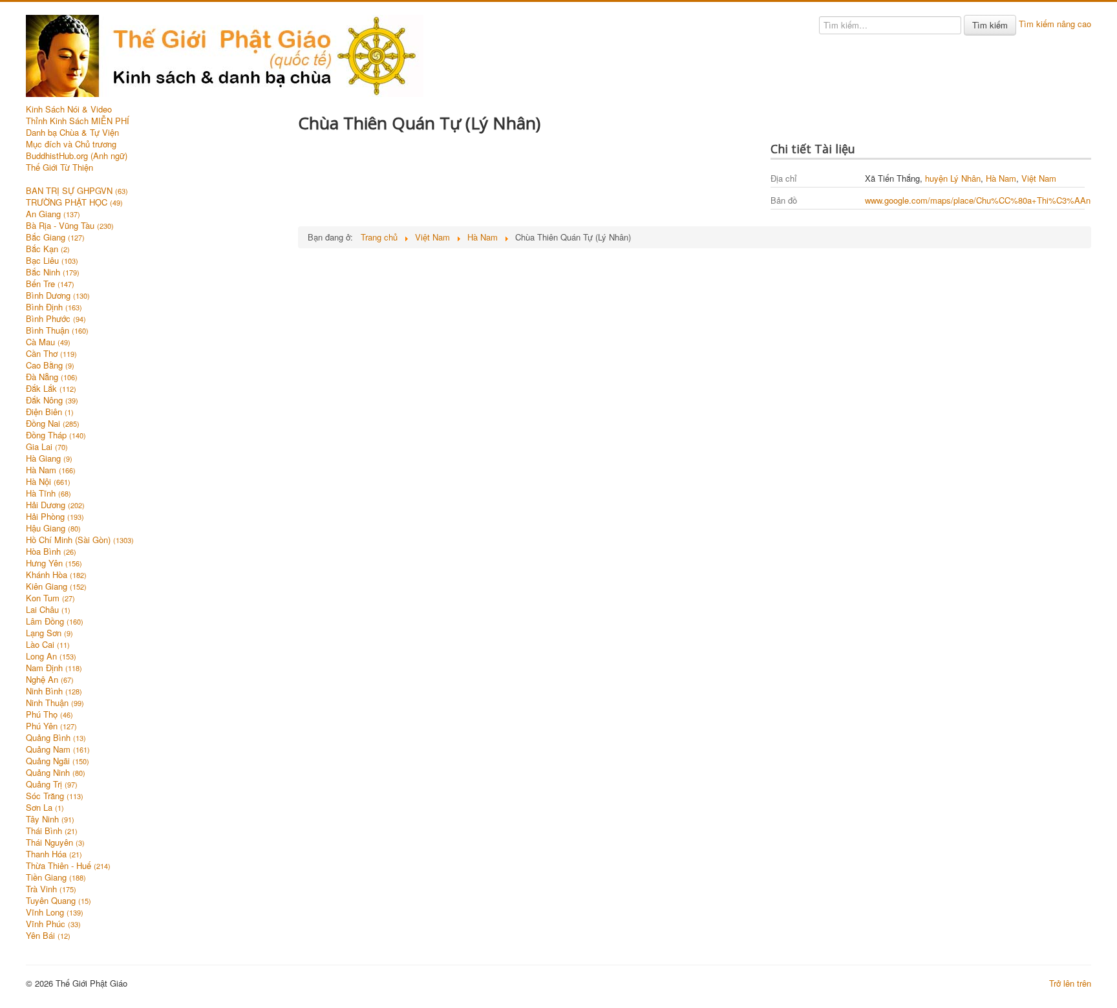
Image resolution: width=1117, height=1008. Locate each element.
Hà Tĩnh (48, 493)
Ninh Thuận (55, 703)
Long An (51, 656)
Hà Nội (48, 482)
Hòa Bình (51, 551)
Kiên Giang (56, 586)
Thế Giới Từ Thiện (59, 167)
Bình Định (54, 307)
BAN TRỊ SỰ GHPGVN (77, 191)
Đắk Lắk (51, 388)
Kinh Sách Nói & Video (69, 109)
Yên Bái (48, 935)
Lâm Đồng (54, 621)
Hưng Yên (54, 563)
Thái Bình (52, 831)
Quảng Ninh (55, 772)
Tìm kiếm (990, 25)
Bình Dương (58, 295)
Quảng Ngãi (57, 761)
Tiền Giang (56, 877)
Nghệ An (50, 679)
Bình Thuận (57, 330)
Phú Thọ (49, 714)
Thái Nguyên (55, 842)
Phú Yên (51, 726)
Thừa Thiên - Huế (68, 866)
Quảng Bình (56, 738)
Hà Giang (49, 458)
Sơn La (45, 807)
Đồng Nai (53, 423)
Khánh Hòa (56, 575)
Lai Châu (48, 610)
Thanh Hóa (54, 854)
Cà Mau (48, 342)
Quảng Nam (58, 749)
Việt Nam (1038, 178)
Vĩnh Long (54, 912)
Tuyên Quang (58, 900)
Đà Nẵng (52, 377)
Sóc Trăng (54, 796)
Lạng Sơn (49, 633)
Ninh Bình (54, 691)
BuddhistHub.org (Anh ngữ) (76, 156)
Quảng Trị (52, 784)
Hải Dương (55, 505)
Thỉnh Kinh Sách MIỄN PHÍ (77, 121)
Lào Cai (48, 644)
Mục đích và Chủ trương (71, 144)
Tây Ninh (50, 819)
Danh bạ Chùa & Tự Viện (72, 132)
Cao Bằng (50, 365)
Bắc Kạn (48, 249)
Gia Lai (47, 447)
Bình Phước (56, 319)
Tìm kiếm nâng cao (1055, 23)
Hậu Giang (53, 528)
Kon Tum (50, 598)
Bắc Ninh (53, 272)
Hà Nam (51, 470)
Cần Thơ (51, 353)
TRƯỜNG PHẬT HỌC (74, 202)
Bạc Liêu (52, 260)
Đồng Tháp (56, 435)
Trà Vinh (51, 889)
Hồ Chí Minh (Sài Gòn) (80, 540)
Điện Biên (50, 412)
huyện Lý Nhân (953, 178)
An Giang (53, 214)
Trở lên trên (1070, 983)
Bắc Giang (55, 237)
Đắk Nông (52, 400)
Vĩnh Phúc (53, 924)
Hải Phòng (55, 516)
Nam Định (54, 668)
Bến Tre (50, 284)
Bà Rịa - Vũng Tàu (70, 225)
